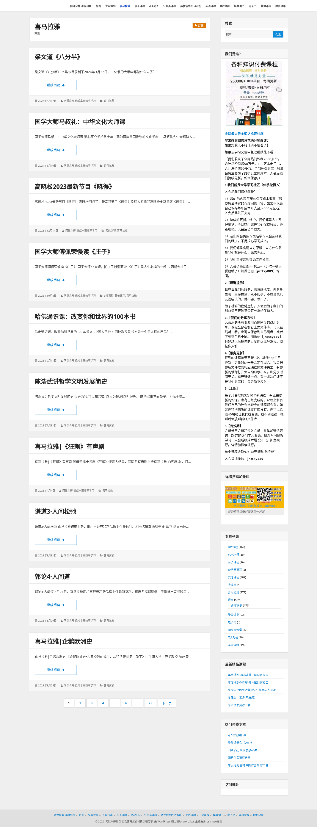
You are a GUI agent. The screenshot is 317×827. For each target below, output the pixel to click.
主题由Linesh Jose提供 (208, 821)
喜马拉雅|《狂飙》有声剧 (69, 446)
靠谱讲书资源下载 (239, 705)
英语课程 (233, 645)
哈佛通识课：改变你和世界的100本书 (85, 316)
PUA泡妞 (233, 554)
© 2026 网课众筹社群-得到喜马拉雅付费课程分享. (124, 821)
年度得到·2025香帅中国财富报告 (248, 682)
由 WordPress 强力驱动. (168, 821)
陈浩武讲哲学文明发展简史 (71, 381)
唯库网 (232, 585)
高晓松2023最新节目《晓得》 (75, 186)
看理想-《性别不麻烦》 (242, 697)
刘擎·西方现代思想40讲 (242, 750)
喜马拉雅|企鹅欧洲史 (63, 641)
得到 (231, 600)
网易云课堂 (235, 630)
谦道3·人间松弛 (55, 511)
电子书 (232, 622)
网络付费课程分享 (239, 758)
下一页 (167, 703)
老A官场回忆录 (237, 735)
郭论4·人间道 (52, 576)
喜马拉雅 (109, 101)
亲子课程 (233, 562)
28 (151, 704)
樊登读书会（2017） (241, 742)
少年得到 (236, 605)
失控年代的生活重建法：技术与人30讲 (252, 690)
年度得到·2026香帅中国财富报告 (248, 675)
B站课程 (108, 296)
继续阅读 (62, 85)
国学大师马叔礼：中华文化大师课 (80, 121)
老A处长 (233, 637)
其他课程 (110, 230)
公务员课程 (235, 570)
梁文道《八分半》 (59, 57)
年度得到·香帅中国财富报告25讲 (248, 765)
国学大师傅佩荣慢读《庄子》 (74, 251)
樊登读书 (233, 615)
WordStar (188, 821)
